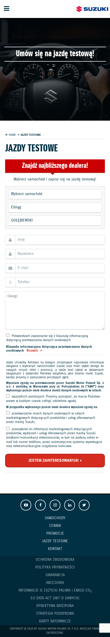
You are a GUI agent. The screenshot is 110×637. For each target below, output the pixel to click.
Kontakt (55, 549)
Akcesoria (55, 582)
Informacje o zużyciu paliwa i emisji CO (55, 590)
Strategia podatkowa (55, 613)
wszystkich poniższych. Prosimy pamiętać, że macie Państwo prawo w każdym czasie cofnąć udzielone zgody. (53, 398)
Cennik (55, 525)
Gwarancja (55, 575)
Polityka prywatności (55, 567)
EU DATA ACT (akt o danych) (55, 598)
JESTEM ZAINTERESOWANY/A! (53, 460)
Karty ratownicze (55, 621)
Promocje (55, 533)
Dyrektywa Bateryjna (55, 606)
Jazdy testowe (55, 541)
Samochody (55, 518)
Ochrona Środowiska (55, 559)
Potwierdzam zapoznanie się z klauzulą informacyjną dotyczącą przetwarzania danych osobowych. (47, 338)
